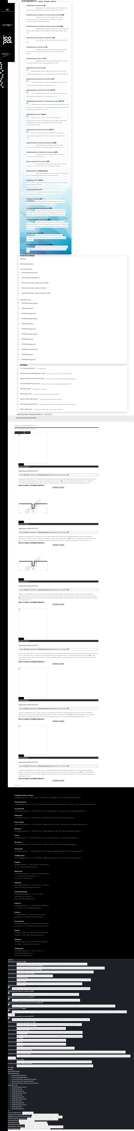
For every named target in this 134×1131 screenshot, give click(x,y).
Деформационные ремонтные (47, 60)
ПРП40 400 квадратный (29, 359)
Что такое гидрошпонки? (33, 368)
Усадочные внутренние (46, 191)
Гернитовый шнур (25, 300)
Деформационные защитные (47, 70)
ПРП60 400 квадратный (29, 329)
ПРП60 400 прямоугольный (29, 319)
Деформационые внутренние (46, 7)
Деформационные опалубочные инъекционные (45, 154)
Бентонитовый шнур (26, 269)
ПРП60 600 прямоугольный (29, 303)
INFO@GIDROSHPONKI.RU (35, 414)
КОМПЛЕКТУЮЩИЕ (27, 255)
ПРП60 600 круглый (27, 308)
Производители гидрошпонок (48, 404)
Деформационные (47, 173)
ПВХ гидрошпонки (33, 389)
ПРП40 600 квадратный (29, 344)
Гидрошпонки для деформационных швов (46, 373)
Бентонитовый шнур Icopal (29, 272)
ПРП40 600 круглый (27, 339)
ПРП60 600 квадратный (29, 313)
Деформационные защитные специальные (46, 82)
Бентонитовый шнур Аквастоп (31, 278)
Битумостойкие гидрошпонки (40, 399)
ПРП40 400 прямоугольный (29, 349)
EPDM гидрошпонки (40, 394)
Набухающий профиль (26, 264)
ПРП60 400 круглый (27, 324)
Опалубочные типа (46, 182)
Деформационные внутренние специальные (47, 40)
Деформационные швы (45, 475)
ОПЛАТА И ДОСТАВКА (22, 414)
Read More (21, 464)
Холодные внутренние (46, 201)
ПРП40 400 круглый (27, 354)
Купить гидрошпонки (41, 409)
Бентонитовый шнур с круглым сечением (34, 288)
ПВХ (68, 475)
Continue (27, 432)
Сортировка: (18, 425)
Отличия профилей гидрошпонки (45, 383)
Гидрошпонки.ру (17, 959)
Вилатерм (23, 259)
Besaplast (26, 475)
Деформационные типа (67, 1011)
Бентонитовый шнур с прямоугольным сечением (36, 293)
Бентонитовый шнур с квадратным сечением (35, 283)
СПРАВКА (23, 365)
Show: (16, 785)
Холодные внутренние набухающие (47, 224)
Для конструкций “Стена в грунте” (46, 163)
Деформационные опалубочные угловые (46, 93)
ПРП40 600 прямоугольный (29, 334)
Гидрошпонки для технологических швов (48, 378)
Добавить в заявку (58, 487)
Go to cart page (19, 432)
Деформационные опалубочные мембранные (44, 145)
